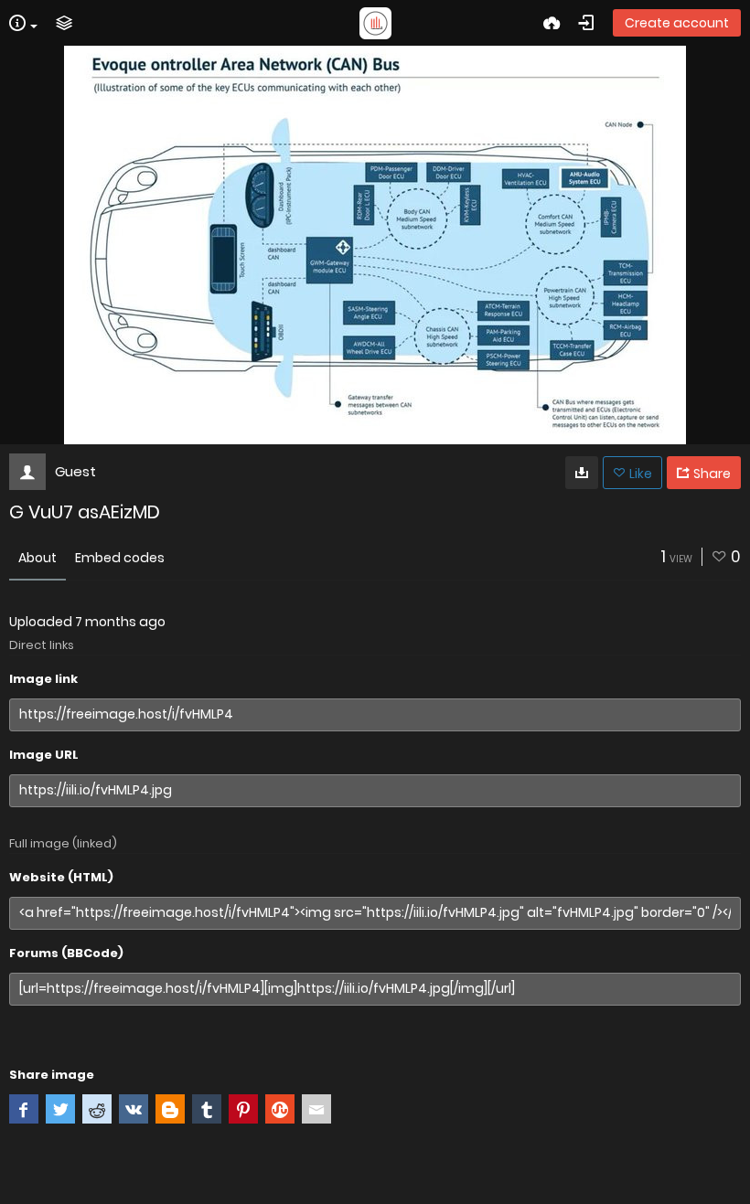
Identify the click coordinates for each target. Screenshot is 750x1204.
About (37, 558)
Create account (677, 23)
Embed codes (120, 558)
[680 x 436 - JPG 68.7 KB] (581, 472)
